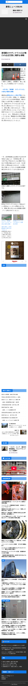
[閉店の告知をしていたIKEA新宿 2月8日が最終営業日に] (14, 568)
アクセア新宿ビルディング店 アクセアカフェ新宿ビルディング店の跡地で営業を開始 (14, 517)
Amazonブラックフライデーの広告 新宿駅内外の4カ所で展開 (14, 552)
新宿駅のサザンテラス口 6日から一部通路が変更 (18, 222)
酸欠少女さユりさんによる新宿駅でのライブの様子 (13, 645)
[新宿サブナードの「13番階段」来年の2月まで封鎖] (14, 609)
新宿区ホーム (5, 677)
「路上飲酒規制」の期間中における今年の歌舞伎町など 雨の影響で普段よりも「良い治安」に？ (14, 626)
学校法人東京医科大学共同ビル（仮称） (11, 397)
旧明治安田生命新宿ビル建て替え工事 (11, 412)
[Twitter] (8, 64)
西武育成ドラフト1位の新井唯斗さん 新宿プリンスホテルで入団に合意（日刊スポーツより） (14, 622)
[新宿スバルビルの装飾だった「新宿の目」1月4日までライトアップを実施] (14, 529)
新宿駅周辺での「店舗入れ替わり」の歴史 (12, 666)
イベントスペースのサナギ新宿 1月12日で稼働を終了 (14, 544)
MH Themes (14, 684)
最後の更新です (18, 10)
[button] (26, 19)
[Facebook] (20, 64)
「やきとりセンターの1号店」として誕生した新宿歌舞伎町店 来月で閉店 (14, 629)
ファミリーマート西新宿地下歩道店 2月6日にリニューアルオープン (14, 506)
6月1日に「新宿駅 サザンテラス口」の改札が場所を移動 (7, 222)
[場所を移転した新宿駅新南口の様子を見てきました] (7, 232)
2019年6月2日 (13, 452)
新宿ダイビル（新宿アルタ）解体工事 (11, 399)
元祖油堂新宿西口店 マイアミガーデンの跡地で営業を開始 (14, 502)
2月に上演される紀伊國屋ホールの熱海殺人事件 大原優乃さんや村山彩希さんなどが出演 (14, 588)
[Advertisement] (14, 35)
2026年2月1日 (18, 12)
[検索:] (14, 1)
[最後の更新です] (5, 12)
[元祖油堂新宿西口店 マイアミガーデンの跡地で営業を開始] (14, 491)
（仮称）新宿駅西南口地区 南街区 (10, 402)
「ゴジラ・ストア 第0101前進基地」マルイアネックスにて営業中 (17, 449)
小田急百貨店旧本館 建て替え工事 (10, 405)
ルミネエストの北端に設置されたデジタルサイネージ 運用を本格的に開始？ (14, 548)
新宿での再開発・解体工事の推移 (10, 394)
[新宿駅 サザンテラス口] (11, 184)
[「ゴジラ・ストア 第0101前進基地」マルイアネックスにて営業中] (5, 448)
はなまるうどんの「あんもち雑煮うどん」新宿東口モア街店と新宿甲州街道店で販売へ (14, 596)
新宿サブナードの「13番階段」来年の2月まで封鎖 (14, 619)
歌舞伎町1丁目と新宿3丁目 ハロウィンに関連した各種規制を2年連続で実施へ (14, 633)
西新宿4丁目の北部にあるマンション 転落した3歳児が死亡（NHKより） (14, 509)
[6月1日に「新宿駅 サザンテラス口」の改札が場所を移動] (7, 217)
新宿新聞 (4, 679)
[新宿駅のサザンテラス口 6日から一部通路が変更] (18, 217)
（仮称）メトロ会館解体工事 (9, 410)
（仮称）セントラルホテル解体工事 (10, 420)
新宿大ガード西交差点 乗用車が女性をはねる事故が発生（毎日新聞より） (14, 513)
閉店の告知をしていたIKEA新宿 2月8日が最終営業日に (14, 580)
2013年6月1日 (6, 59)
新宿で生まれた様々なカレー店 (10, 665)
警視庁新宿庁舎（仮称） (8, 407)
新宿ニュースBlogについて (8, 675)
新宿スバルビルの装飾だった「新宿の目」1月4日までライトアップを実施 (14, 541)
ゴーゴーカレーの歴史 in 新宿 (9, 663)
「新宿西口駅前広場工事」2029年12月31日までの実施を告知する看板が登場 (14, 555)
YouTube (6, 641)
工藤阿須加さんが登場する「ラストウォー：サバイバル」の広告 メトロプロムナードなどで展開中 (14, 584)
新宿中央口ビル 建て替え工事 (9, 415)
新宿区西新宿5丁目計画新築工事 (9, 417)
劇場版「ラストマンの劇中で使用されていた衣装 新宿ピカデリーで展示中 (14, 592)
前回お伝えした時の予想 (14, 95)
